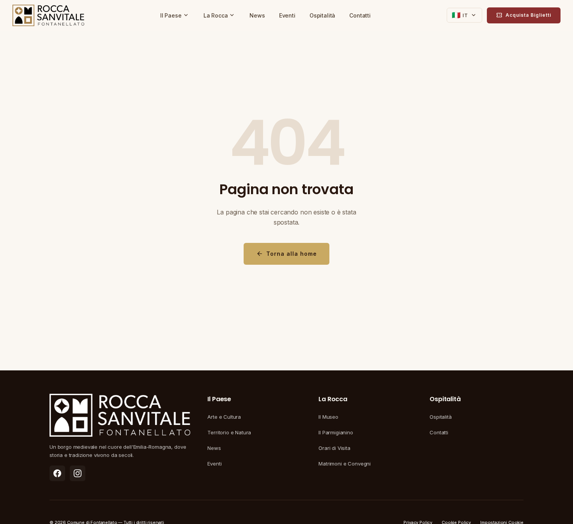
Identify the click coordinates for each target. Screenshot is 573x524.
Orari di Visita (334, 448)
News (257, 15)
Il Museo (328, 417)
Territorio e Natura (229, 432)
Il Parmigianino (335, 432)
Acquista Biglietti (523, 15)
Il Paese (174, 15)
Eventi (287, 15)
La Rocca (219, 15)
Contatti (360, 15)
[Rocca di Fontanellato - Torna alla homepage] (48, 16)
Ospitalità (322, 15)
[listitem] (57, 473)
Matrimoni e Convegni (344, 463)
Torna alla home (286, 254)
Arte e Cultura (224, 417)
